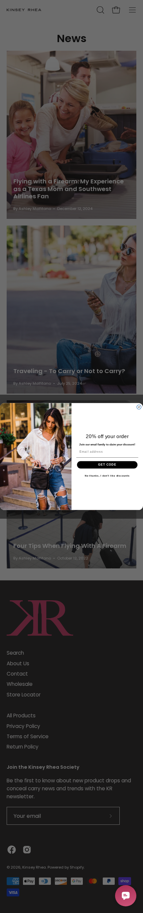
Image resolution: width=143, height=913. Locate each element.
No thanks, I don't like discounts (107, 476)
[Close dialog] (139, 407)
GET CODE (107, 464)
